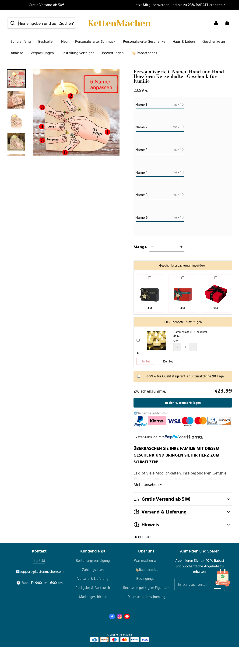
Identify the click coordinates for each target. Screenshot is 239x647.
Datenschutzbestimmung (146, 596)
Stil (138, 353)
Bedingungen (146, 578)
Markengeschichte (93, 596)
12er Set (168, 361)
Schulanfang (21, 41)
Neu (64, 41)
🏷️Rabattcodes (146, 569)
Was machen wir (146, 560)
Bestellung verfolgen (78, 53)
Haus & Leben (184, 41)
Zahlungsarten (93, 569)
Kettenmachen (124, 634)
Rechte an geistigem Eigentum (146, 587)
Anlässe (17, 53)
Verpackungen (42, 53)
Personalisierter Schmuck (95, 41)
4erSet (145, 361)
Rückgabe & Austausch (93, 587)
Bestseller (46, 41)
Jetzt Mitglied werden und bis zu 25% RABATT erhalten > (179, 4)
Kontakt (39, 560)
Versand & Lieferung (92, 578)
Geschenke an (213, 41)
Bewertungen (113, 53)
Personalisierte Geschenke (144, 41)
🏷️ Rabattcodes (144, 53)
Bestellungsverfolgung (93, 560)
